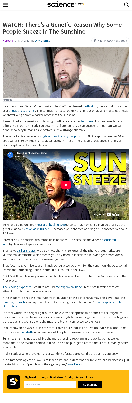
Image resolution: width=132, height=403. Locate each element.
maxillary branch (14, 302)
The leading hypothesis (18, 287)
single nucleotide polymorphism (60, 136)
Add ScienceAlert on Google (112, 40)
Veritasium (90, 106)
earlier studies (26, 250)
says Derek (75, 364)
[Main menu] (5, 5)
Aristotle (27, 332)
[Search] (126, 5)
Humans (8, 40)
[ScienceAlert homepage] (66, 5)
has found (87, 121)
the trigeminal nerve (69, 287)
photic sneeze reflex (22, 111)
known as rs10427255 (38, 229)
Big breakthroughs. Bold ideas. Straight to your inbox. (59, 377)
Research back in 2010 (51, 225)
